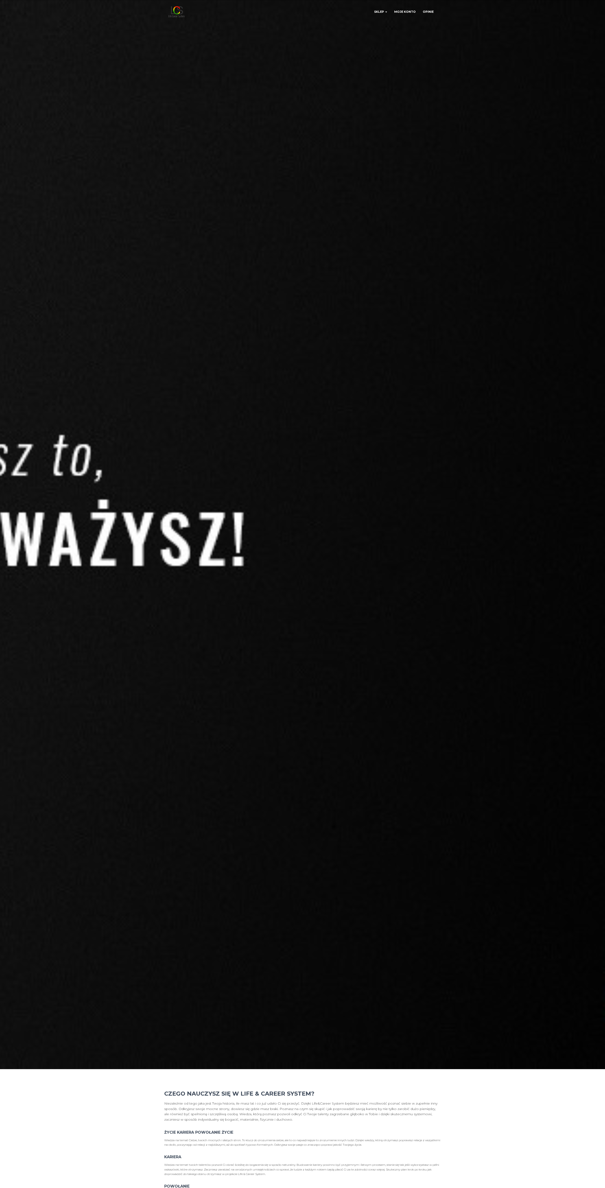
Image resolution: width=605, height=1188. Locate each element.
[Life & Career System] (176, 12)
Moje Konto (405, 11)
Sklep (379, 11)
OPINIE (428, 11)
